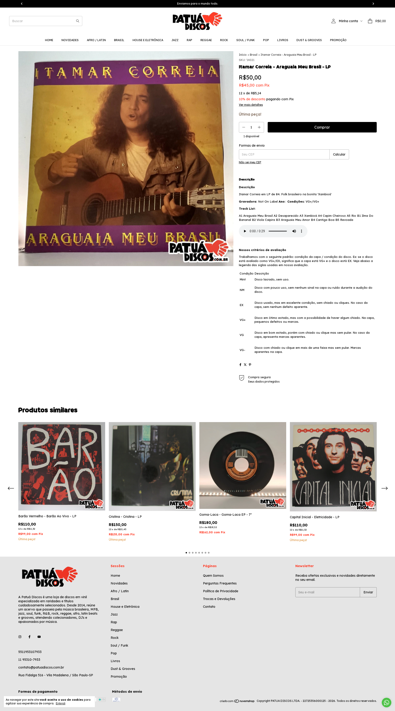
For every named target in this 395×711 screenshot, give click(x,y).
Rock (224, 40)
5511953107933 (30, 652)
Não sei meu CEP (250, 162)
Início (243, 54)
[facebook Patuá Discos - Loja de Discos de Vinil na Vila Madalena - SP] (29, 637)
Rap (189, 40)
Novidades (70, 40)
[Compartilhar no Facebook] (240, 364)
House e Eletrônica (148, 40)
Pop (266, 40)
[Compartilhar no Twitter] (245, 364)
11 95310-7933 (29, 660)
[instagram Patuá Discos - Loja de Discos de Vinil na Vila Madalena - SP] (19, 637)
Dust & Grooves (309, 40)
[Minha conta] (333, 21)
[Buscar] (77, 21)
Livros (282, 40)
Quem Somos (213, 576)
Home (49, 40)
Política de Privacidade (220, 591)
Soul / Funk (245, 40)
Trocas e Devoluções (219, 599)
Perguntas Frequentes (220, 583)
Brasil (119, 40)
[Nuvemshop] (237, 702)
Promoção (338, 40)
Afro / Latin (96, 40)
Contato (209, 607)
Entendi (60, 703)
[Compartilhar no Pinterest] (249, 364)
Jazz (175, 40)
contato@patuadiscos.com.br (41, 667)
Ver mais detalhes (251, 104)
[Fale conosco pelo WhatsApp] (386, 702)
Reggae (206, 40)
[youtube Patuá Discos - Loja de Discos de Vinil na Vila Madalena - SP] (39, 637)
